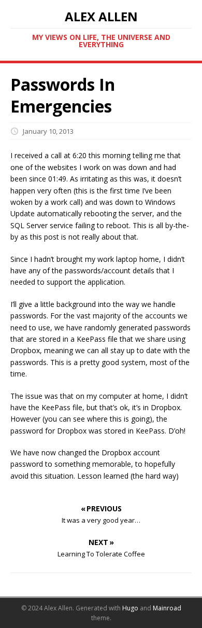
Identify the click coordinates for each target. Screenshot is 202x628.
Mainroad (167, 608)
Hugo (130, 608)
